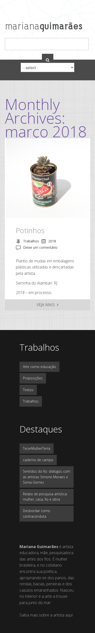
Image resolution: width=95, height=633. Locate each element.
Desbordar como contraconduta (36, 513)
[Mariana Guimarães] (44, 30)
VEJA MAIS (46, 304)
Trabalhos (31, 241)
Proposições (33, 378)
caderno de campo (38, 460)
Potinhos (30, 230)
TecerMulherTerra (36, 448)
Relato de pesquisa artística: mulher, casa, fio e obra (45, 497)
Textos (28, 389)
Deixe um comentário (40, 247)
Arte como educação (39, 366)
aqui (69, 615)
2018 (52, 241)
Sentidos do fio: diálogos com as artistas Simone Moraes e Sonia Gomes (46, 477)
